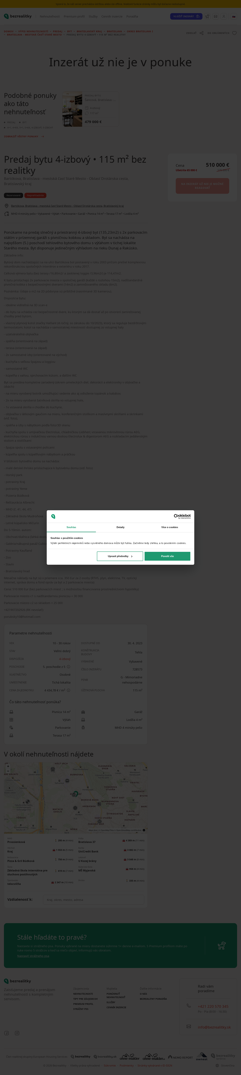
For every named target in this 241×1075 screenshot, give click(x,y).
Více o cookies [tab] (169, 527)
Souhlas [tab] (71, 527)
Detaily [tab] (121, 527)
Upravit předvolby (118, 556)
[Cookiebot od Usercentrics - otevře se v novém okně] (176, 516)
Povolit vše (167, 556)
